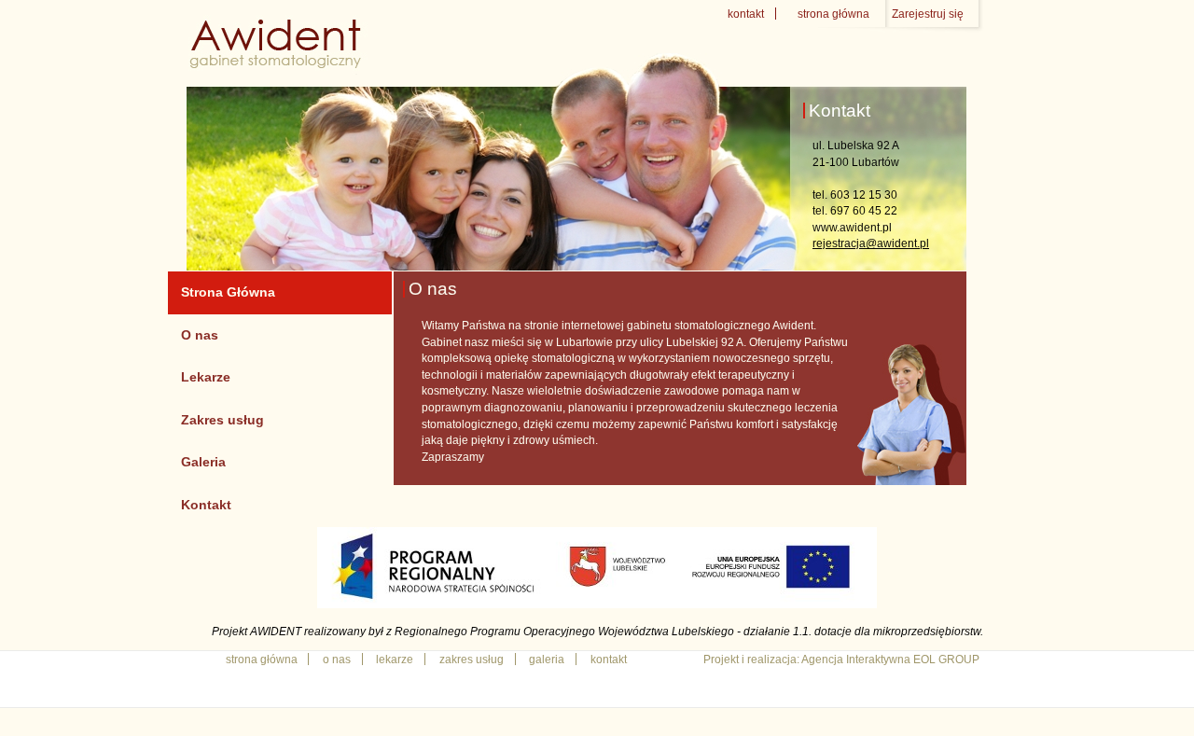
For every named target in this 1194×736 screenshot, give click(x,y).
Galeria (203, 461)
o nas (337, 659)
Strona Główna (228, 292)
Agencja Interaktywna (855, 659)
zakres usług (471, 659)
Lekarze (205, 376)
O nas (199, 334)
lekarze (394, 659)
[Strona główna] (278, 67)
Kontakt (206, 504)
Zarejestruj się (928, 13)
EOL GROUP (946, 659)
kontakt (746, 13)
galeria (546, 659)
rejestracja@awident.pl (870, 243)
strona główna (833, 13)
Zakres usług (222, 419)
